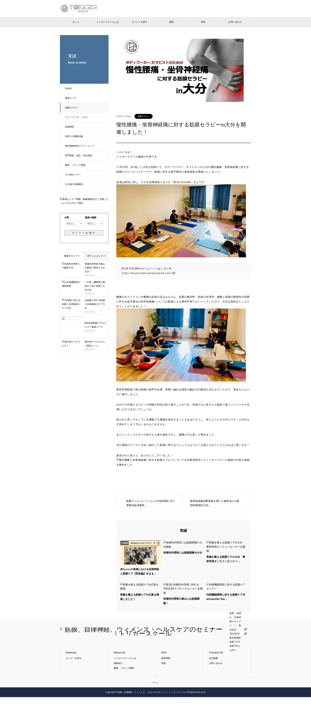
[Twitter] (244, 629)
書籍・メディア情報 (75, 164)
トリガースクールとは (107, 21)
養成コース (70, 97)
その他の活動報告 (74, 184)
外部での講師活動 (74, 136)
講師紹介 (118, 663)
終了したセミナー (96, 255)
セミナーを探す (139, 21)
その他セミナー (73, 174)
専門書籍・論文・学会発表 (78, 155)
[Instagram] (244, 634)
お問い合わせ (235, 21)
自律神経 (69, 126)
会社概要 (213, 658)
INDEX (68, 88)
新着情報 (165, 658)
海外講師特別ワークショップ (79, 145)
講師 (171, 21)
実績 (203, 21)
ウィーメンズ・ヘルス (76, 117)
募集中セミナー (72, 255)
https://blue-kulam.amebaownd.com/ (147, 273)
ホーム (75, 21)
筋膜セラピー (72, 107)
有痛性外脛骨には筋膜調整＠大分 (182, 552)
